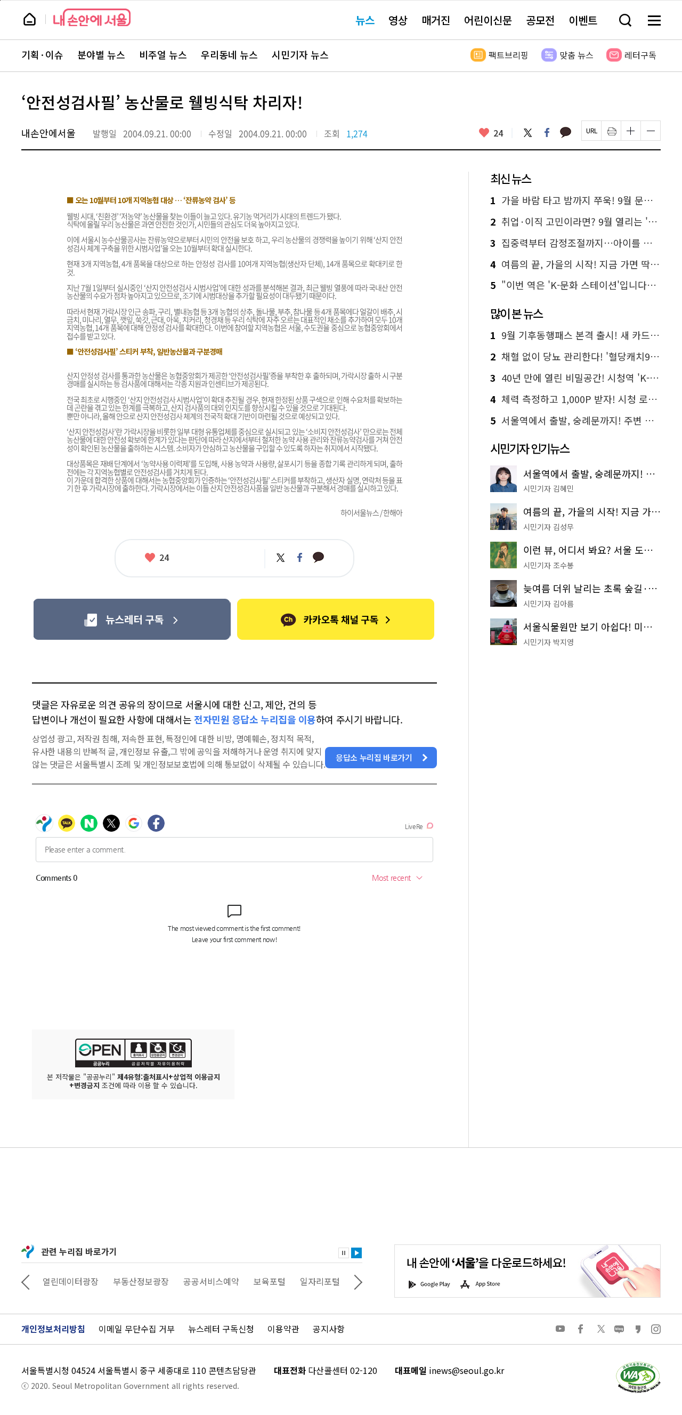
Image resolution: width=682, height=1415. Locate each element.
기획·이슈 (42, 55)
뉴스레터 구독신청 (221, 1328)
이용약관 (283, 1328)
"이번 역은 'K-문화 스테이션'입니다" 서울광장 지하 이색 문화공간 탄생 (575, 285)
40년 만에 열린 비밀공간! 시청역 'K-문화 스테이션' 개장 (575, 378)
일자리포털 (320, 1281)
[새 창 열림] (638, 1364)
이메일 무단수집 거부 (137, 1328)
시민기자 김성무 (548, 526)
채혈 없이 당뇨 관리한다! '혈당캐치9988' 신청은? (575, 356)
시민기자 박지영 (548, 642)
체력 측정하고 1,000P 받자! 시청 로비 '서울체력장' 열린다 (575, 399)
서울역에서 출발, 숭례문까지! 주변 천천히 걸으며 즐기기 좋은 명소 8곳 (575, 420)
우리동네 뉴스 (229, 55)
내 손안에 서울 (92, 17)
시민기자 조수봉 (548, 565)
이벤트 (583, 20)
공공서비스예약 (211, 1281)
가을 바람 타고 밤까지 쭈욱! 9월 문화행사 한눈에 (575, 200)
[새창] (132, 619)
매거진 (435, 20)
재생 (356, 1253)
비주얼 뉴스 (163, 55)
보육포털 (270, 1281)
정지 (343, 1253)
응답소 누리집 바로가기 (374, 757)
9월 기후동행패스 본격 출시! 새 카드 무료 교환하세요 (575, 335)
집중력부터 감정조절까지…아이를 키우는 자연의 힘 (575, 243)
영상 (398, 20)
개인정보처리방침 (53, 1328)
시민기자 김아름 (548, 603)
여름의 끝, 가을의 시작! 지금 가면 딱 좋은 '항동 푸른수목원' (575, 264)
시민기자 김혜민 (548, 488)
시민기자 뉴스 (300, 55)
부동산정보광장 (141, 1281)
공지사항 (329, 1328)
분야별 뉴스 (101, 55)
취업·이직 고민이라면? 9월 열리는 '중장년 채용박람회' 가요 (575, 221)
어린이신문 (488, 20)
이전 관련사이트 (25, 1281)
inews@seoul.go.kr (466, 1370)
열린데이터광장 (71, 1281)
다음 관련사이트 (358, 1281)
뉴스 (365, 20)
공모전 (540, 20)
